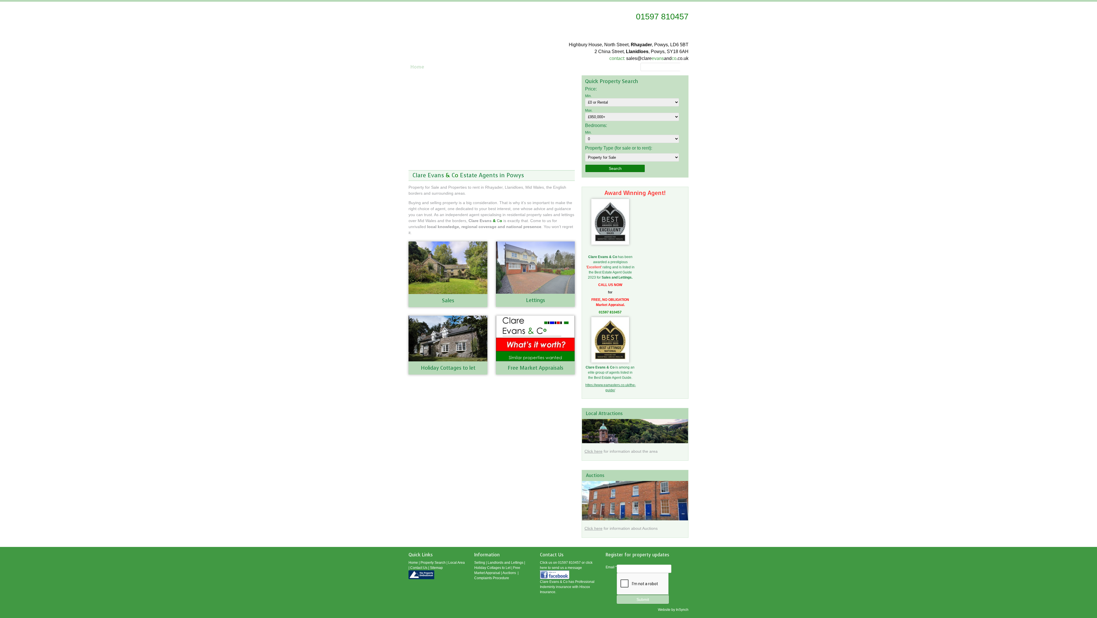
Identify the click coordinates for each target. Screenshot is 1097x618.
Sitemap (436, 568)
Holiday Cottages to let (448, 368)
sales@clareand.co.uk (657, 58)
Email (611, 567)
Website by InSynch (673, 610)
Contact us (591, 67)
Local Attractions (604, 413)
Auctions (595, 475)
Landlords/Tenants (549, 67)
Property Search (450, 67)
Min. (588, 96)
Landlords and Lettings (505, 563)
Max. (588, 110)
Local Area (456, 563)
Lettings (535, 300)
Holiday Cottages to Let (492, 568)
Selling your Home (498, 67)
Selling (479, 563)
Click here (593, 451)
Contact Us (418, 568)
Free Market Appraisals (535, 368)
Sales (448, 300)
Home (417, 67)
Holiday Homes (628, 67)
